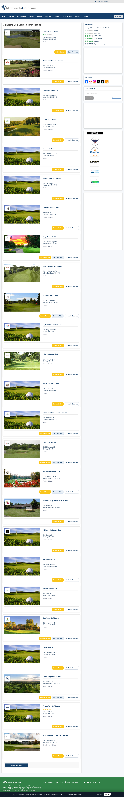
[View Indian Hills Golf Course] (41, 393)
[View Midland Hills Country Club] (41, 540)
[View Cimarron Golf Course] (41, 100)
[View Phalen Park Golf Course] (41, 716)
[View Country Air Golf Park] (41, 158)
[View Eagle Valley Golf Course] (41, 246)
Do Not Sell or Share (72, 782)
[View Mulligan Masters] (41, 569)
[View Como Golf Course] (41, 129)
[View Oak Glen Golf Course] (41, 41)
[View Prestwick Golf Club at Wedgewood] (41, 745)
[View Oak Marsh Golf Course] (41, 628)
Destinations (21, 16)
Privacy (57, 782)
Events (77, 16)
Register (107, 1)
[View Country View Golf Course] (41, 188)
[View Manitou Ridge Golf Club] (41, 481)
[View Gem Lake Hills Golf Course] (41, 276)
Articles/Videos (66, 16)
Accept (107, 794)
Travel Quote (118, 16)
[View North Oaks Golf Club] (41, 598)
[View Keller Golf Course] (41, 452)
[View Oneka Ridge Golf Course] (41, 686)
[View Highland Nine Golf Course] (41, 334)
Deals (39, 16)
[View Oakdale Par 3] (41, 657)
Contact (50, 782)
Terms (63, 782)
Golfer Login (100, 1)
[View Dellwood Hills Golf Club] (41, 217)
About (44, 782)
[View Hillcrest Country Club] (41, 364)
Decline (99, 794)
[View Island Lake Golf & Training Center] (41, 422)
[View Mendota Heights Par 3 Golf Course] (41, 510)
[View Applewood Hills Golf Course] (41, 70)
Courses (10, 16)
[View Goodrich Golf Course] (41, 305)
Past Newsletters (116, 98)
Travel (56, 16)
